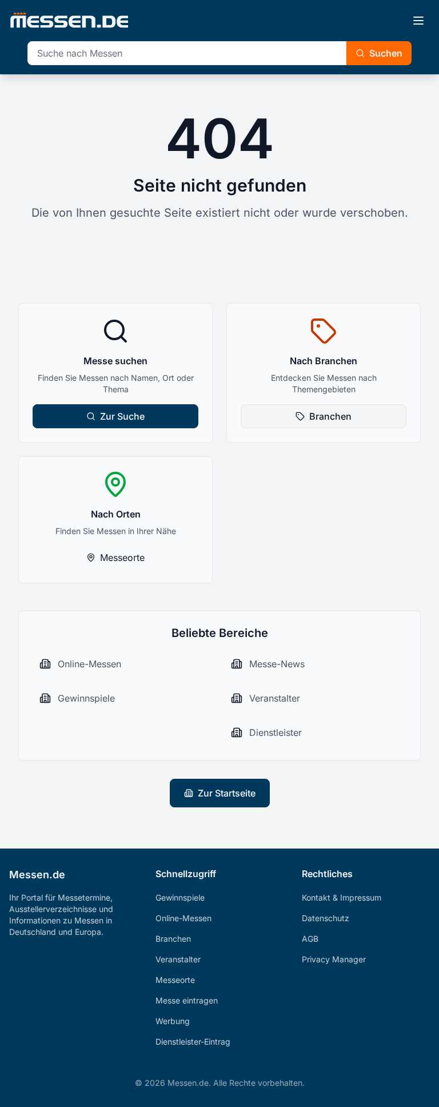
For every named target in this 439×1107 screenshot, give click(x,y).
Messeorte (122, 557)
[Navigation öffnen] (418, 20)
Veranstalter (178, 959)
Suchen (385, 53)
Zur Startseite (227, 793)
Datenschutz (325, 918)
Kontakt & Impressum (341, 897)
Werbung (172, 1021)
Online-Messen (183, 918)
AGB (310, 938)
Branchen (330, 416)
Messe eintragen (186, 1000)
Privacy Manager (334, 959)
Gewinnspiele (180, 897)
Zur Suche (122, 416)
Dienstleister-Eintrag (192, 1041)
